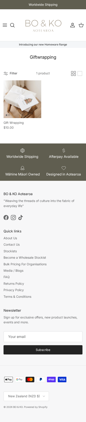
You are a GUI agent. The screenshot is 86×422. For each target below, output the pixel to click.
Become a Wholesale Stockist (25, 257)
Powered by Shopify (35, 407)
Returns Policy (14, 283)
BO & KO (18, 407)
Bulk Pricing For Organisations (25, 264)
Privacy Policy (14, 290)
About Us (10, 238)
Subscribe (43, 350)
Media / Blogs (13, 270)
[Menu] (5, 25)
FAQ (7, 277)
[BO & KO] (43, 25)
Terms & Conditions (17, 296)
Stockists (10, 251)
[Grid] (73, 73)
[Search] (14, 25)
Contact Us (12, 244)
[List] (79, 73)
